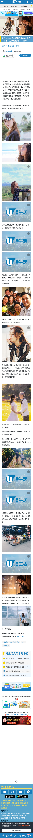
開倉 (14, 800)
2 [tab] (14, 11)
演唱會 (5, 6)
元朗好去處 (15, 803)
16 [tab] (18, 16)
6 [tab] (21, 11)
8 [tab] (14, 13)
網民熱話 (4, 813)
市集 (9, 800)
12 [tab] (21, 13)
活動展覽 (4, 800)
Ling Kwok (8, 51)
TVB (24, 642)
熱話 (17, 46)
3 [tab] (16, 11)
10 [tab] (18, 13)
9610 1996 (20, 636)
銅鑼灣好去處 (5, 803)
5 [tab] (20, 11)
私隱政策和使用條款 (23, 825)
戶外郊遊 (24, 805)
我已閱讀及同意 (16, 830)
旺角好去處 (5, 805)
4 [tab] (18, 11)
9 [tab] (16, 13)
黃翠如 (5, 642)
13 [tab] (12, 16)
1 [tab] (12, 11)
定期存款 (30, 9)
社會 (11, 805)
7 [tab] (12, 13)
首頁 (3, 46)
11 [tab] (20, 13)
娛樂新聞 (22, 9)
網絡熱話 (6, 646)
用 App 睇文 (26, 55)
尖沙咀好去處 (21, 800)
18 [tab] (21, 16)
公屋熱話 (15, 9)
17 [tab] (20, 16)
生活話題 (11, 46)
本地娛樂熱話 (15, 642)
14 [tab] (14, 16)
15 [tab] (16, 16)
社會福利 (4, 807)
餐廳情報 (17, 805)
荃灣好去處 (24, 803)
